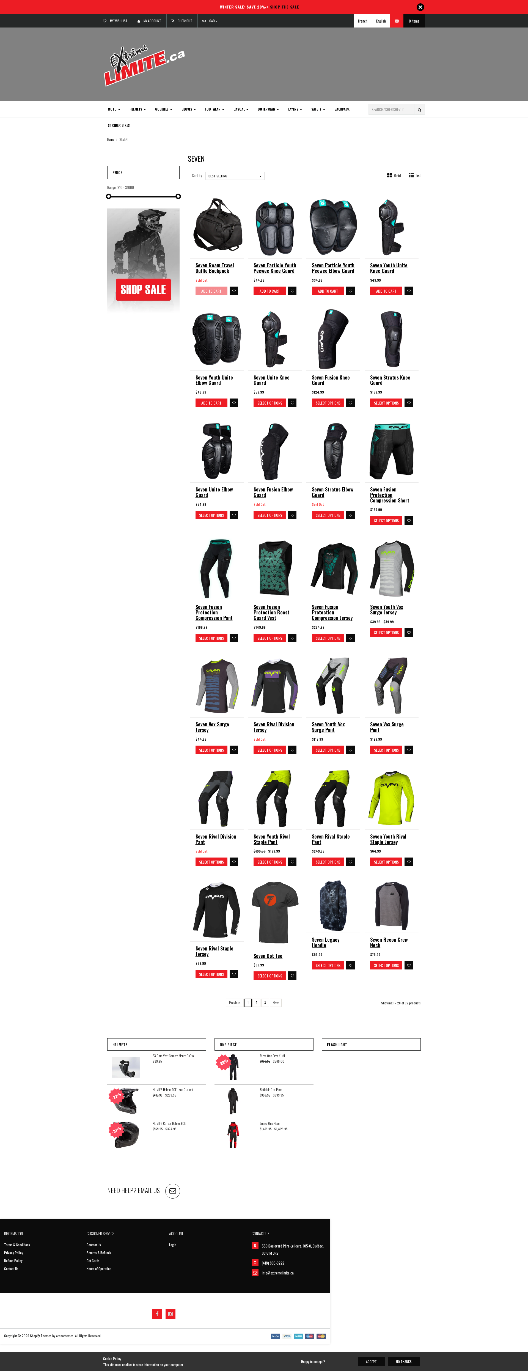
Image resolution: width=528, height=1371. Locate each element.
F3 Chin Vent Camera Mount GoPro (173, 1055)
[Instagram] (170, 1314)
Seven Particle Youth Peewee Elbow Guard (333, 268)
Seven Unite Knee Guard (272, 380)
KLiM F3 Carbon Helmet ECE (169, 1123)
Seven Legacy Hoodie (326, 942)
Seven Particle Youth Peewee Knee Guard (275, 268)
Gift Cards (93, 1260)
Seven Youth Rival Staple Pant (272, 839)
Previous (235, 1002)
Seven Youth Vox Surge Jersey (386, 609)
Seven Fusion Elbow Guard (273, 492)
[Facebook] (157, 1314)
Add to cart (270, 291)
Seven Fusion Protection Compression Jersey (332, 612)
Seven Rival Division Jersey (274, 727)
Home (110, 139)
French (362, 21)
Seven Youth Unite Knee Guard (389, 268)
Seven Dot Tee (268, 955)
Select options (269, 403)
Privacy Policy (13, 1252)
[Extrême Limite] (144, 65)
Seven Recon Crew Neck (389, 942)
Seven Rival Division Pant (216, 839)
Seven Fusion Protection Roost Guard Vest (271, 612)
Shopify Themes (40, 1335)
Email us (149, 1190)
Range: (112, 187)
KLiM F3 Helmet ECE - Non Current (173, 1089)
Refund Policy (13, 1260)
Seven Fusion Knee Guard (331, 380)
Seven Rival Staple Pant (331, 839)
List (418, 175)
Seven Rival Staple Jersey (214, 951)
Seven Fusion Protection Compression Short (389, 495)
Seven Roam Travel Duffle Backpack (215, 268)
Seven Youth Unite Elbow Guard (214, 380)
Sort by (197, 175)
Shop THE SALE (284, 7)
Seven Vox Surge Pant (387, 727)
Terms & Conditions (17, 1244)
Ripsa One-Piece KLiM (272, 1055)
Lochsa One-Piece (269, 1123)
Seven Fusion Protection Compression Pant (214, 612)
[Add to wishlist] (234, 291)
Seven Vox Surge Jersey (212, 727)
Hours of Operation (99, 1268)
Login (172, 1244)
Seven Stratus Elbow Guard (332, 492)
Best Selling (217, 176)
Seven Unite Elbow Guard (214, 492)
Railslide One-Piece (271, 1089)
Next (276, 1002)
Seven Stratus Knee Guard (390, 380)
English (381, 21)
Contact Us (11, 1268)
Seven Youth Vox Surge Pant (328, 727)
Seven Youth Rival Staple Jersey (388, 839)
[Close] (420, 7)
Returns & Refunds (99, 1252)
